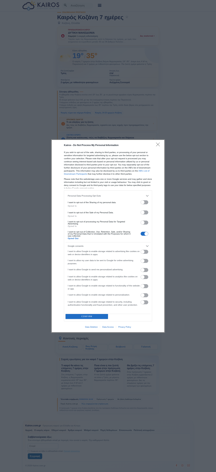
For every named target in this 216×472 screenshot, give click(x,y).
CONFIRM (86, 316)
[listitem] (108, 195)
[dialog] (108, 236)
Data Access (108, 327)
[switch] (144, 202)
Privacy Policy (124, 327)
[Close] (159, 145)
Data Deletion (91, 327)
